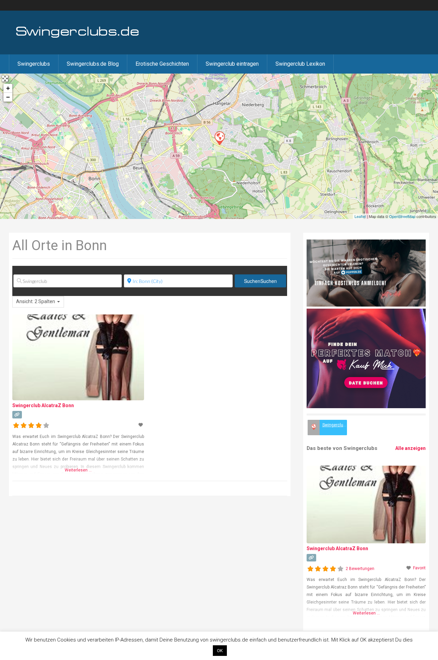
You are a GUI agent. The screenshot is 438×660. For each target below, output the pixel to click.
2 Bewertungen (360, 568)
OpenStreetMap (402, 216)
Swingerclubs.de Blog (93, 64)
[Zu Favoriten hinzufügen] (141, 425)
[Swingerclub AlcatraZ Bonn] (219, 137)
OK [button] (220, 650)
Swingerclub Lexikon (300, 64)
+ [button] (8, 88)
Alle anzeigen (410, 448)
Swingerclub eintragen (232, 64)
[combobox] (38, 302)
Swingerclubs (33, 64)
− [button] (8, 97)
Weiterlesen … (78, 470)
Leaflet (360, 216)
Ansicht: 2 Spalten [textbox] (35, 301)
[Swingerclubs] (78, 37)
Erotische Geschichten (162, 64)
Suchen (260, 280)
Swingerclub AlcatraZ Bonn (43, 405)
